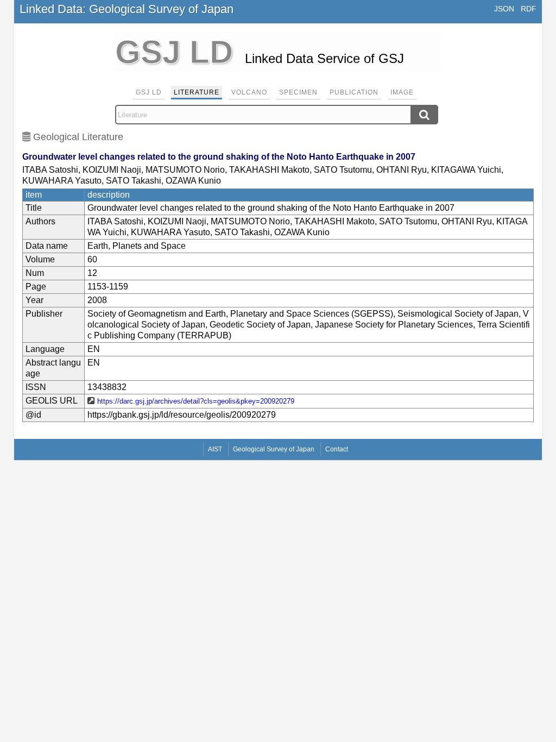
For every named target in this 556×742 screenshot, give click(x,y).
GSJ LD (149, 92)
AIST (215, 449)
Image (402, 92)
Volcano (249, 92)
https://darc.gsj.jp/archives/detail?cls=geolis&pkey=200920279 (195, 401)
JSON (504, 8)
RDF (528, 8)
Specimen (298, 92)
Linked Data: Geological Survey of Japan (126, 9)
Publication (354, 92)
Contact (336, 449)
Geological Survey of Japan (273, 449)
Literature (196, 92)
